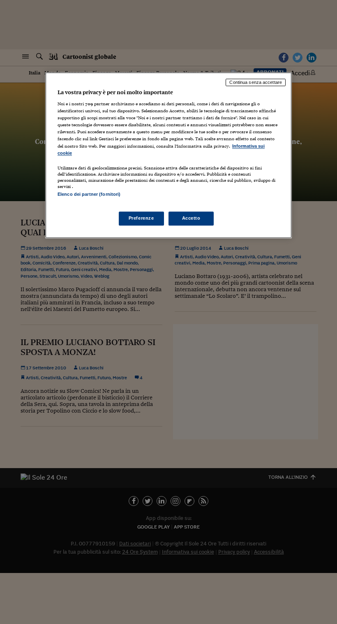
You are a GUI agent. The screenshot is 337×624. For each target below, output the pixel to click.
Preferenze (141, 218)
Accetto (191, 218)
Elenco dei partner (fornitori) (89, 194)
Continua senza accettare (255, 82)
